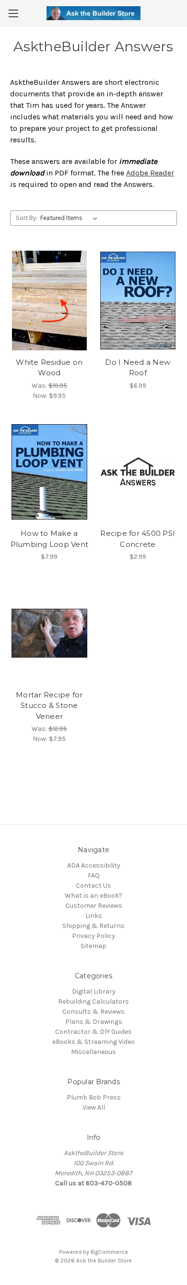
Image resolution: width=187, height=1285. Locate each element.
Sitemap (93, 946)
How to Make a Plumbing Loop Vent (50, 539)
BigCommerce (109, 1252)
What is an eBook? (93, 895)
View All (93, 1107)
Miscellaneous (93, 1052)
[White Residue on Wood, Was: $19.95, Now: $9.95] (49, 300)
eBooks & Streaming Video (93, 1042)
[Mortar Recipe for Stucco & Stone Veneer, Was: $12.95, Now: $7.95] (49, 633)
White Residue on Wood (49, 368)
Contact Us (93, 885)
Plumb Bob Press (94, 1097)
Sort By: (26, 217)
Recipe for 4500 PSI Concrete (137, 539)
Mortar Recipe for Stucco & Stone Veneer (49, 705)
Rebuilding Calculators (93, 1001)
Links (93, 916)
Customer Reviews (93, 906)
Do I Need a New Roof (137, 368)
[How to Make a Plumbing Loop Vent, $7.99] (49, 472)
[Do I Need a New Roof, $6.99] (138, 300)
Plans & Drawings (93, 1022)
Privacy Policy (93, 936)
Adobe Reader (150, 172)
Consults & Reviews (93, 1011)
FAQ (94, 875)
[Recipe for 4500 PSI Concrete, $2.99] (138, 472)
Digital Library (94, 991)
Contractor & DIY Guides (93, 1032)
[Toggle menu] (13, 13)
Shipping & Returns (93, 926)
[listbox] (71, 218)
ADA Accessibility (93, 865)
